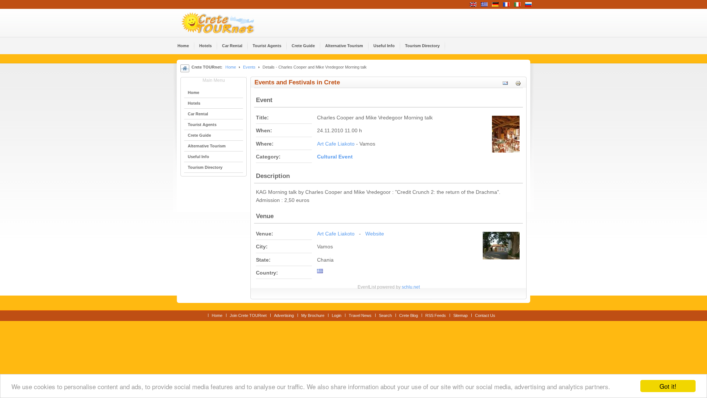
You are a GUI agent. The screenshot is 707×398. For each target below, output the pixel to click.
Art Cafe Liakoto (336, 144)
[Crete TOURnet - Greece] (226, 23)
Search (385, 315)
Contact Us (485, 315)
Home (230, 67)
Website (374, 234)
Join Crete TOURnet (248, 315)
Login (336, 315)
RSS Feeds (435, 315)
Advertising (284, 315)
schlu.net (411, 287)
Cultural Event (335, 157)
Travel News (360, 315)
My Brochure (312, 315)
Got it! (667, 386)
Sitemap (460, 315)
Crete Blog (408, 315)
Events (249, 67)
